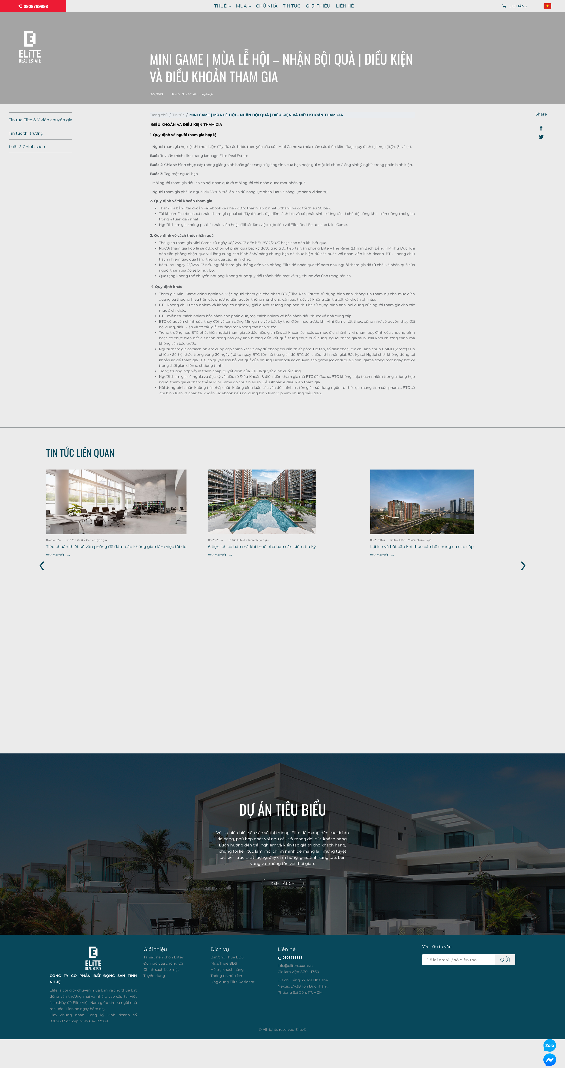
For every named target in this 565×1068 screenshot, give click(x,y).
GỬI (505, 959)
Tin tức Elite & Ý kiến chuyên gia (40, 119)
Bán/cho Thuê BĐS (227, 957)
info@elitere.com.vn (295, 966)
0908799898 (36, 6)
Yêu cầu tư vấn (437, 946)
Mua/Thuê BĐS (224, 963)
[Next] (520, 566)
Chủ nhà (266, 6)
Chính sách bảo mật (161, 969)
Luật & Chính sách (27, 146)
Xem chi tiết (55, 555)
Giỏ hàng (518, 6)
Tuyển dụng (154, 976)
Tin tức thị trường (26, 133)
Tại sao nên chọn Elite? (163, 957)
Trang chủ (159, 115)
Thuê (220, 6)
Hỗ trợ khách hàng (227, 969)
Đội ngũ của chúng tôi (163, 963)
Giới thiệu (318, 6)
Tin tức (291, 6)
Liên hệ (345, 6)
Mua (241, 6)
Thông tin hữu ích (226, 976)
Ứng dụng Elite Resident (233, 982)
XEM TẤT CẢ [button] (282, 883)
